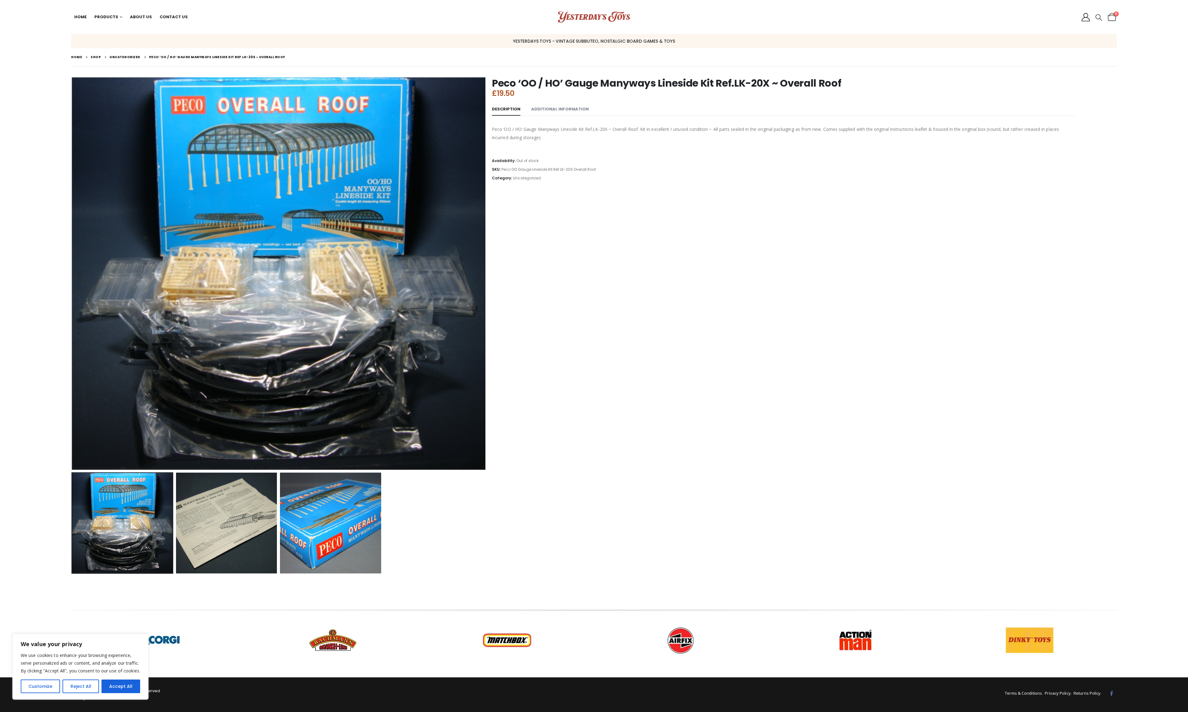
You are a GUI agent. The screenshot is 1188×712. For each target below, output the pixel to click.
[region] (80, 667)
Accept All (120, 686)
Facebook (1111, 693)
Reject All (81, 686)
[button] (1099, 17)
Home (80, 17)
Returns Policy (1087, 693)
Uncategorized (527, 178)
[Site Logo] (594, 17)
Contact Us (174, 17)
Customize (40, 686)
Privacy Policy (1057, 693)
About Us (141, 17)
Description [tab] (506, 109)
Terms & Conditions (1023, 693)
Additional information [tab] (560, 109)
